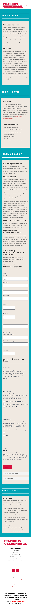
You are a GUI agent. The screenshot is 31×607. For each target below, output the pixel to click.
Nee (7, 435)
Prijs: (4, 378)
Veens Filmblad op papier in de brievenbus (17, 404)
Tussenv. (5, 289)
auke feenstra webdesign (18, 601)
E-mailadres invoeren (8, 334)
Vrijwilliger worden (15, 584)
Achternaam (6, 295)
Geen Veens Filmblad (11, 407)
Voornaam (5, 282)
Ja (6, 432)
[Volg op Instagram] (17, 570)
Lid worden (15, 582)
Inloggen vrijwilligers (15, 586)
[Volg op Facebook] (13, 570)
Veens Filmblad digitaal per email (14, 401)
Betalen (7, 467)
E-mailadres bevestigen (9, 341)
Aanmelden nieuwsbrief (15, 579)
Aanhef (5, 275)
